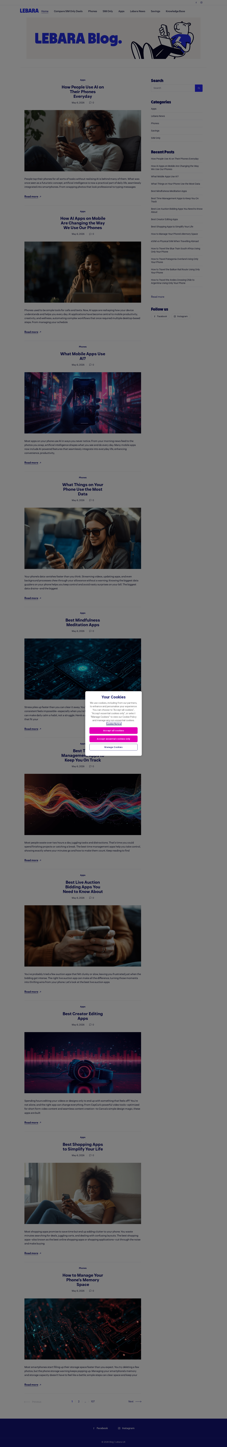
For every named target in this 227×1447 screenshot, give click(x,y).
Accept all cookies (113, 730)
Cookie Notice (114, 724)
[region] (113, 723)
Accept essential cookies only (113, 738)
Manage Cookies (113, 747)
